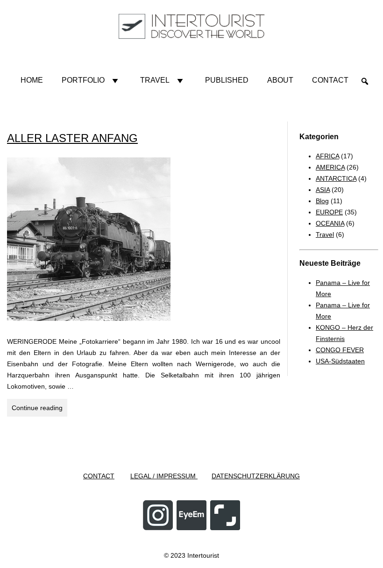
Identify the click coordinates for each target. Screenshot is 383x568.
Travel (155, 80)
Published (226, 80)
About (280, 80)
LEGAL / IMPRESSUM (164, 476)
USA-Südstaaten (340, 361)
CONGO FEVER (340, 350)
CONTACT (98, 476)
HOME (32, 80)
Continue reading (39, 410)
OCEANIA (330, 223)
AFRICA (327, 156)
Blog (322, 201)
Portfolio (83, 80)
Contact (330, 80)
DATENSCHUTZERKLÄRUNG (256, 476)
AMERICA (330, 167)
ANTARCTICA (336, 178)
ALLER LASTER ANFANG (72, 138)
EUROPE (329, 212)
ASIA (323, 189)
